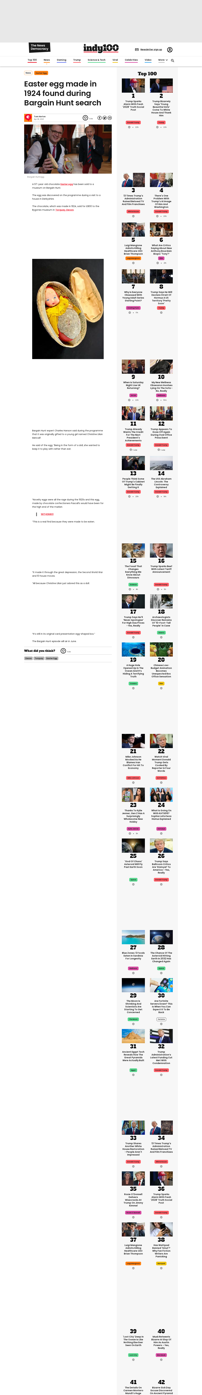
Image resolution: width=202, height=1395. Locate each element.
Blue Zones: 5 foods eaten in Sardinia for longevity (133, 955)
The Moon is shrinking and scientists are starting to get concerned (133, 1007)
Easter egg (66, 184)
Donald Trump (133, 122)
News (47, 60)
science (133, 584)
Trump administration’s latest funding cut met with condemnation (161, 1057)
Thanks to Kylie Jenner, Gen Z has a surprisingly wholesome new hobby (133, 816)
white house (133, 211)
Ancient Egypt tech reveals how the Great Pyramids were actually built (133, 1056)
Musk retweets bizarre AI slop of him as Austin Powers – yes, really (161, 1342)
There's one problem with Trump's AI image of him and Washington (161, 201)
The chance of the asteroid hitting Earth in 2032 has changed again (161, 957)
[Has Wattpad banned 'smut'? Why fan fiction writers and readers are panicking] (161, 1229)
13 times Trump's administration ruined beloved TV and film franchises (133, 200)
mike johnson (133, 778)
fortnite (161, 1019)
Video (148, 60)
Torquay (60, 209)
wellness (161, 395)
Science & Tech (96, 60)
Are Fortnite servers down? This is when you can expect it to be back (161, 1007)
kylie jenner (133, 829)
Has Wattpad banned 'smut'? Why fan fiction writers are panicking (161, 1251)
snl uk (133, 395)
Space (161, 968)
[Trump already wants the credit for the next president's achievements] (133, 413)
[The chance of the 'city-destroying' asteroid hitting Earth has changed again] (161, 937)
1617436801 (47, 514)
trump (161, 122)
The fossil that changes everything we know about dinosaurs (133, 572)
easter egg (41, 73)
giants (161, 632)
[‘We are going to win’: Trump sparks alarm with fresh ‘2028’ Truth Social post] (133, 85)
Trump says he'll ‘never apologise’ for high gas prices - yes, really (133, 621)
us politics (161, 778)
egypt (133, 1070)
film (161, 258)
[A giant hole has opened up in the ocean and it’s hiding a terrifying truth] (133, 649)
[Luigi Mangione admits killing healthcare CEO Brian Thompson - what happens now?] (133, 229)
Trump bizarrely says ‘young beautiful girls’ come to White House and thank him (161, 108)
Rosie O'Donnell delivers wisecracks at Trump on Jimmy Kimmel (133, 1200)
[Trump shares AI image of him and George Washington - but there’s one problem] (161, 179)
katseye (161, 829)
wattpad (161, 1263)
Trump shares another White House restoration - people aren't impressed (133, 1149)
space (133, 880)
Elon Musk (161, 1355)
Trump (77, 60)
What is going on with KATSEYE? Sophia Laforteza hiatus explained (161, 814)
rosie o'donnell (133, 1212)
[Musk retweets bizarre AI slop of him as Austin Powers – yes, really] (161, 1320)
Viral (115, 60)
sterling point (133, 308)
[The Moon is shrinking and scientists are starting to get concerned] (133, 985)
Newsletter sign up (151, 49)
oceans (133, 683)
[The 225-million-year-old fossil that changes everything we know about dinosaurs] (133, 550)
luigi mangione (133, 258)
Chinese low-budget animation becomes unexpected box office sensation (161, 671)
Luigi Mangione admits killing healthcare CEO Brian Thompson (133, 249)
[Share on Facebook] (100, 118)
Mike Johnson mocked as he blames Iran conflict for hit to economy (133, 762)
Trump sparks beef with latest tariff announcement (161, 569)
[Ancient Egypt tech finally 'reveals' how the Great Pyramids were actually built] (133, 1036)
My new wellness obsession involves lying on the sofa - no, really (161, 386)
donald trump (133, 445)
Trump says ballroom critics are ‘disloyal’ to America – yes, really (161, 867)
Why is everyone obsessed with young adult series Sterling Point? (133, 296)
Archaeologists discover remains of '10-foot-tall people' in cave (161, 621)
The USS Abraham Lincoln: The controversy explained (161, 483)
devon (28, 658)
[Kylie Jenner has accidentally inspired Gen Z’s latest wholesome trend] (133, 794)
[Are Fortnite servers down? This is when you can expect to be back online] (161, 985)
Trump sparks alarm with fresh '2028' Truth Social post (133, 105)
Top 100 (32, 60)
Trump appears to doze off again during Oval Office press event (161, 433)
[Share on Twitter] (105, 118)
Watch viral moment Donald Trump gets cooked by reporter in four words (161, 763)
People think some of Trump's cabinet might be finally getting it (133, 483)
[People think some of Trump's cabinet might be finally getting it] (133, 463)
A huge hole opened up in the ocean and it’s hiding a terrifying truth (133, 671)
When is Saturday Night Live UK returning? (133, 385)
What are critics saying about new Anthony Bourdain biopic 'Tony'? (161, 249)
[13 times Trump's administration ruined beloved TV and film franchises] (133, 179)
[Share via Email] (110, 118)
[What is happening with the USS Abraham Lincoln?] (161, 463)
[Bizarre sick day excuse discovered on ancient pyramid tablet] (161, 1371)
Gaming (61, 60)
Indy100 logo (101, 48)
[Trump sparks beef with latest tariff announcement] (161, 550)
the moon (133, 1019)
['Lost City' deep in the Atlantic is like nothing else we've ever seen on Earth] (133, 1320)
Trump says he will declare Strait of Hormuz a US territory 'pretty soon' (161, 298)
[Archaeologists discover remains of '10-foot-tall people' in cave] (161, 601)
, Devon (69, 209)
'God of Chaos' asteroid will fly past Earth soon (133, 864)
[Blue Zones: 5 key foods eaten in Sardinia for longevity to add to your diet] (133, 937)
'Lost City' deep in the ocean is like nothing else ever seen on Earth (133, 1341)
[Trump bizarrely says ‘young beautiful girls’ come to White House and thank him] (161, 85)
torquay (39, 658)
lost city (133, 1355)
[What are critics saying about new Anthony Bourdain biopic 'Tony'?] (161, 229)
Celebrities (131, 60)
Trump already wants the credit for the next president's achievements (133, 435)
